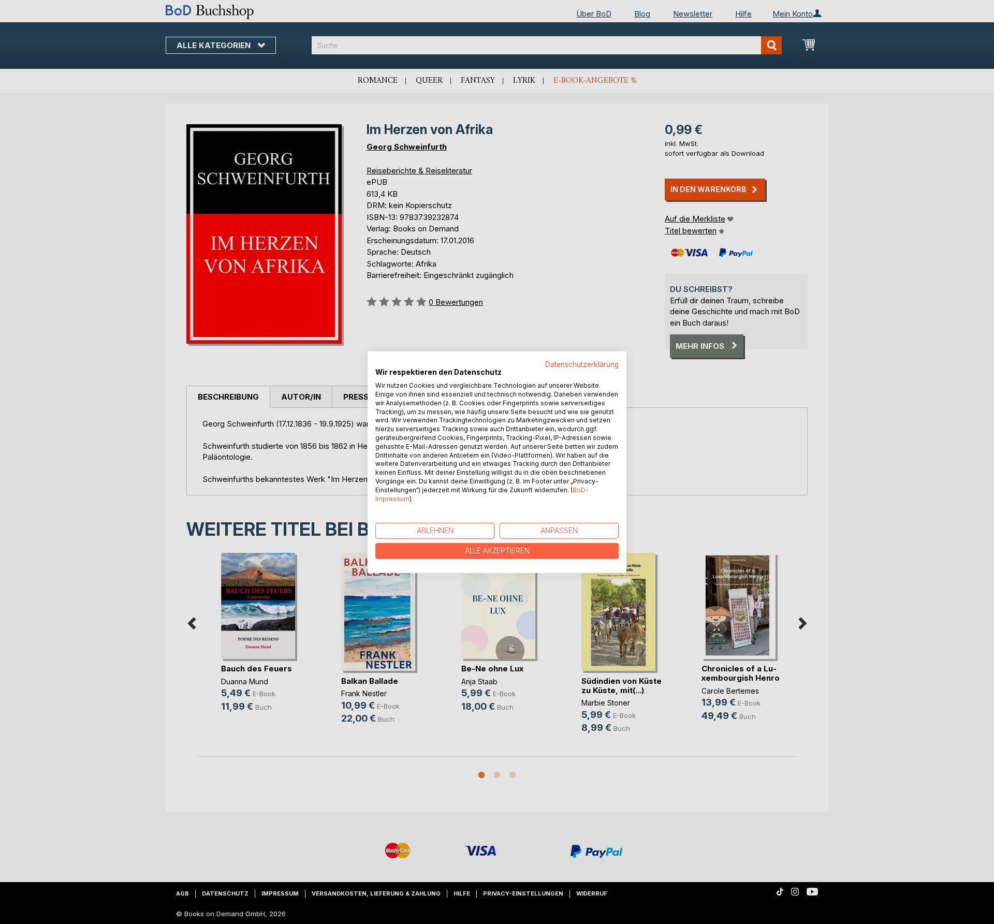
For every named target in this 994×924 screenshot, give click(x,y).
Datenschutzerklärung (582, 364)
